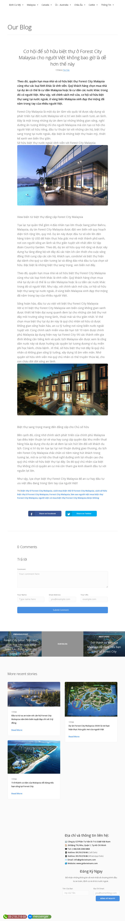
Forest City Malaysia (59, 494)
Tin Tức (66, 70)
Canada (45, 4)
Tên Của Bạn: (67, 888)
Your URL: (85, 595)
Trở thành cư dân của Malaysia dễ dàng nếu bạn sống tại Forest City (32, 784)
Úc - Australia (61, 4)
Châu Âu (78, 4)
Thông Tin (106, 4)
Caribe (92, 4)
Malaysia (31, 4)
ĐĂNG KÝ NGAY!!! (107, 898)
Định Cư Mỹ (15, 4)
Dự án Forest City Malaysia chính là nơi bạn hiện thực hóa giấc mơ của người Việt (89, 727)
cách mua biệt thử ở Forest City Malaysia (73, 490)
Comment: (21, 569)
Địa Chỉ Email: (98, 888)
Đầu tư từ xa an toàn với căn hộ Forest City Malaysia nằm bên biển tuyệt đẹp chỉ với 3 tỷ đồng (32, 719)
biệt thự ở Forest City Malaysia (36, 490)
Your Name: (22, 595)
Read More (16, 730)
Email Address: (55, 595)
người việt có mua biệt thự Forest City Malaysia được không (69, 497)
